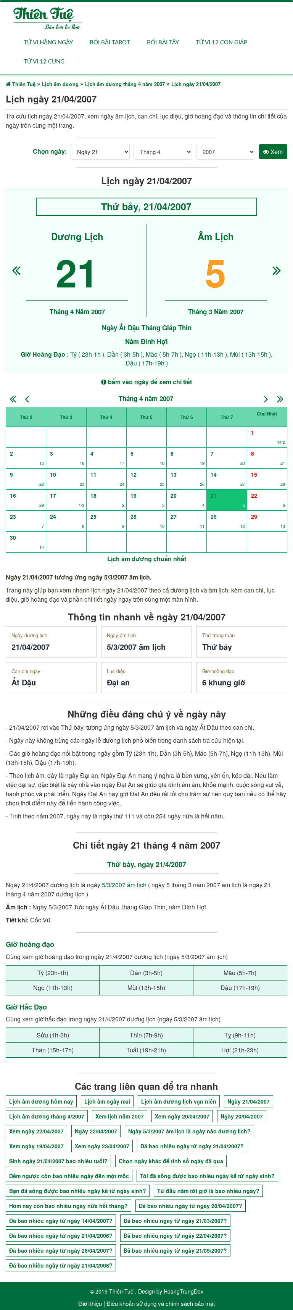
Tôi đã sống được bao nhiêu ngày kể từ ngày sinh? (207, 1176)
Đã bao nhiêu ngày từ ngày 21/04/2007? (192, 1146)
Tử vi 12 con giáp (221, 42)
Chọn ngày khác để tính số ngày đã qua (171, 1161)
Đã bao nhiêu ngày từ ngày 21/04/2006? (61, 1235)
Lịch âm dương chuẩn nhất (146, 558)
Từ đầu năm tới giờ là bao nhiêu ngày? (208, 1191)
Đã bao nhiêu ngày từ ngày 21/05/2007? (175, 1250)
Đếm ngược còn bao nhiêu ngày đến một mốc (69, 1176)
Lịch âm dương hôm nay (41, 1101)
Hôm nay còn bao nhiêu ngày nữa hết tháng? (68, 1205)
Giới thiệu (90, 1303)
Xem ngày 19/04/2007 (36, 1146)
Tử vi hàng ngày (48, 42)
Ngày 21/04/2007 (248, 1101)
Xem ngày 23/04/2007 (102, 1146)
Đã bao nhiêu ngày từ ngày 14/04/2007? (61, 1220)
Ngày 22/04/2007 (96, 1131)
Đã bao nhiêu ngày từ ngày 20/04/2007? (190, 1205)
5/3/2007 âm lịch (124, 884)
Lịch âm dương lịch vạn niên (178, 1101)
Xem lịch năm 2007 (119, 1116)
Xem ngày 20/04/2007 (182, 1116)
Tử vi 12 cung (44, 62)
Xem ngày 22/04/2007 (36, 1131)
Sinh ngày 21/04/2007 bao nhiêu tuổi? (58, 1161)
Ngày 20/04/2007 (242, 1116)
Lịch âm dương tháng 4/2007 (46, 1116)
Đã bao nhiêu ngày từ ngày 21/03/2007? (175, 1220)
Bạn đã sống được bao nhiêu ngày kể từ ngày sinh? (77, 1191)
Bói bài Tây (163, 42)
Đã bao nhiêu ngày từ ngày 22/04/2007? (175, 1235)
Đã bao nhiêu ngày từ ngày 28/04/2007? (61, 1250)
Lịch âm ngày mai (107, 1101)
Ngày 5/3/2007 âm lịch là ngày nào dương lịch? (189, 1131)
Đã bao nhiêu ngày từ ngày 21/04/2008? (61, 1265)
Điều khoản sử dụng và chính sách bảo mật (160, 1303)
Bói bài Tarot (110, 42)
